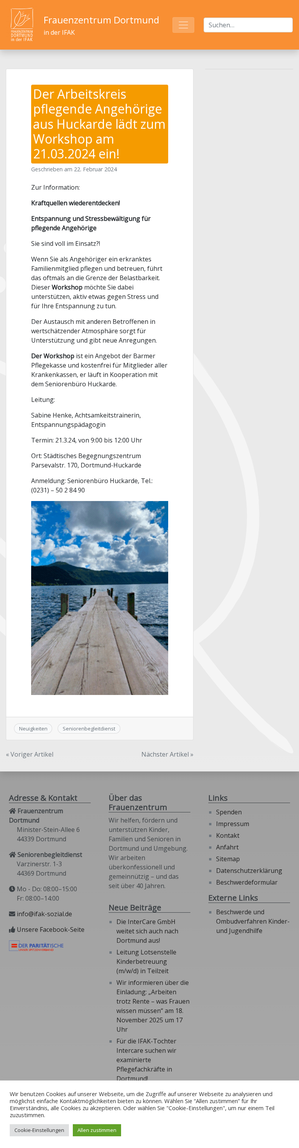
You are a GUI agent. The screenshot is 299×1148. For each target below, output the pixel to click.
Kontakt (227, 835)
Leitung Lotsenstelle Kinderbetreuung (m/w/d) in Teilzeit (146, 961)
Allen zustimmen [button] (96, 1130)
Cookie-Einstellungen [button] (39, 1130)
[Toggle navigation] (183, 25)
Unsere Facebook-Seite (50, 929)
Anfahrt (227, 847)
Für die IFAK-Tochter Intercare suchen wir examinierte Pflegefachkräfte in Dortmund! (146, 1060)
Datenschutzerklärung (249, 870)
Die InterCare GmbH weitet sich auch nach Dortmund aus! (147, 931)
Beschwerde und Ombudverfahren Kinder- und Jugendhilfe (253, 921)
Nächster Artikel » (167, 754)
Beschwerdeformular (247, 882)
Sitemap (228, 859)
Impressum (232, 823)
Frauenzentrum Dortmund (101, 19)
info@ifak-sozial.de (44, 914)
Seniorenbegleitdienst (89, 728)
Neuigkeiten (33, 728)
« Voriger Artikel (29, 754)
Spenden (229, 812)
